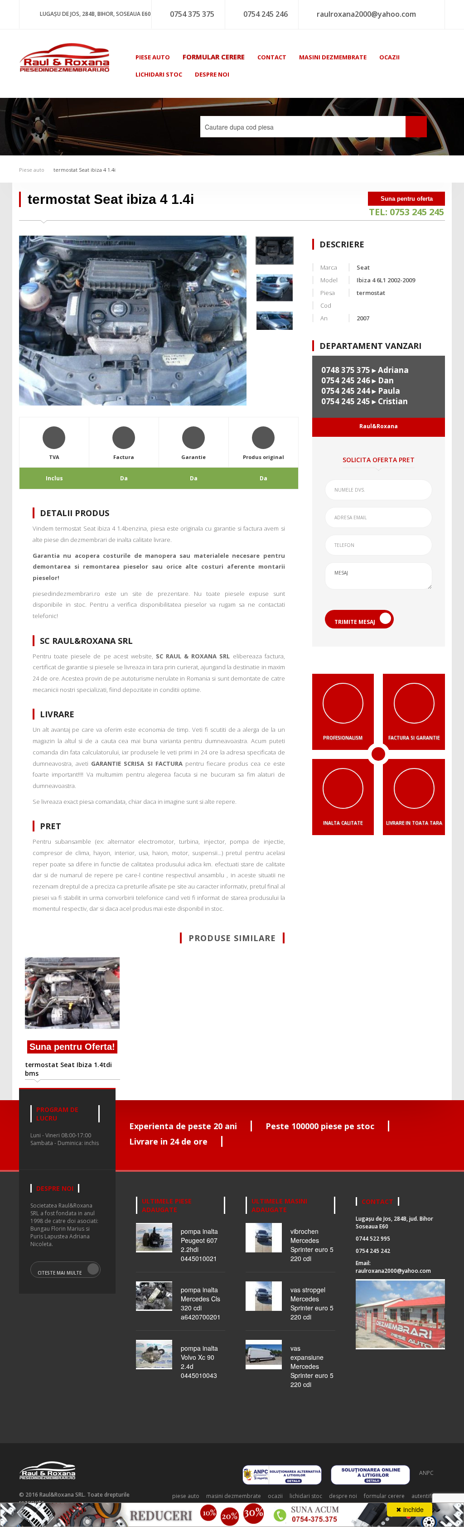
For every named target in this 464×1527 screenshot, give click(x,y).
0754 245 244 (345, 391)
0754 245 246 (265, 14)
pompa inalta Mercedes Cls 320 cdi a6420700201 (201, 1303)
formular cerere (214, 56)
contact (271, 57)
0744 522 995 (373, 1238)
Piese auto (31, 169)
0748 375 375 (345, 370)
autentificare (427, 1496)
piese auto (152, 57)
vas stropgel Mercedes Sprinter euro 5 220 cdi (312, 1303)
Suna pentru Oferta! (72, 1047)
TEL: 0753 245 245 (406, 212)
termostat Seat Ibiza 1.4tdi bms (68, 1069)
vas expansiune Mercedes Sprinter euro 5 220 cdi (312, 1366)
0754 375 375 (192, 14)
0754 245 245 (345, 401)
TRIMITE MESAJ (354, 622)
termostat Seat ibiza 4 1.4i (84, 169)
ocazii (389, 57)
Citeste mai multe (60, 1273)
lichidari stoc (158, 74)
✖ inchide (410, 1509)
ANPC (426, 1473)
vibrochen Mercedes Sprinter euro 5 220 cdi (312, 1245)
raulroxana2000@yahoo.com (366, 14)
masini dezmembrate (333, 57)
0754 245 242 (373, 1251)
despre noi (212, 74)
